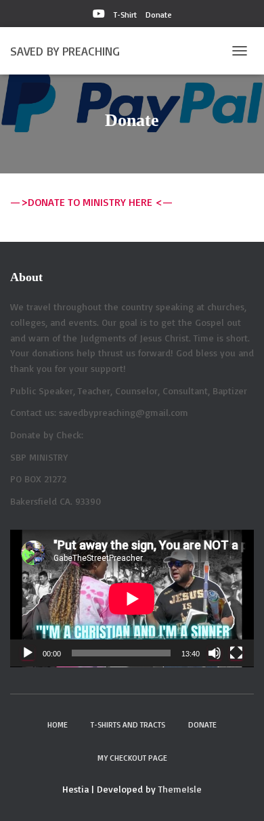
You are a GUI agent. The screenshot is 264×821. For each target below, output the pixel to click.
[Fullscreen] (236, 653)
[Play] (28, 653)
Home (57, 724)
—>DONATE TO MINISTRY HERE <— (91, 202)
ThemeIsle (180, 789)
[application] (132, 598)
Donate (159, 14)
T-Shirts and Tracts (128, 724)
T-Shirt (125, 14)
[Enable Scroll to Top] (237, 794)
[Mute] (214, 653)
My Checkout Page (132, 758)
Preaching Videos (99, 15)
